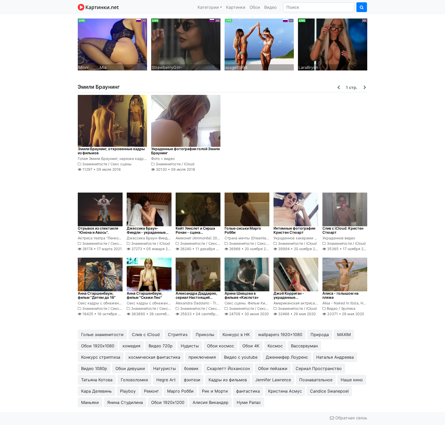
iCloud (189, 164)
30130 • (175, 169)
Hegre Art (166, 379)
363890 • (155, 314)
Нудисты (190, 345)
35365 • (348, 249)
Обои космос (220, 345)
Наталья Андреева (335, 357)
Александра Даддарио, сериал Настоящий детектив (196, 297)
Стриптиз (177, 334)
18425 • (104, 314)
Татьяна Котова (97, 379)
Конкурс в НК (236, 334)
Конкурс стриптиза (100, 357)
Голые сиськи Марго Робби (243, 230)
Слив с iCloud (146, 334)
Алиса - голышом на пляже (340, 295)
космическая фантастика (154, 357)
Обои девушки (130, 368)
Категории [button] (208, 7)
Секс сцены (121, 164)
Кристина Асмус (285, 391)
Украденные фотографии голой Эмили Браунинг (185, 151)
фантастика (248, 391)
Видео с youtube (241, 357)
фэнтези (192, 379)
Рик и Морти (215, 391)
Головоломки (134, 379)
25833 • (203, 314)
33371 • (345, 314)
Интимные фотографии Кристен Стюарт (294, 230)
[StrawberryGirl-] (185, 44)
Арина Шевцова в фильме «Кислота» (242, 295)
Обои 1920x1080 (97, 345)
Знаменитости (94, 164)
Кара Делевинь (96, 391)
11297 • (101, 169)
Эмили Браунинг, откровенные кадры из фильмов (111, 151)
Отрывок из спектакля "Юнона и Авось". (98, 230)
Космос (275, 345)
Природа (320, 334)
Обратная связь (350, 417)
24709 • (248, 314)
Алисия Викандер (210, 402)
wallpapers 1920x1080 (280, 334)
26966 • (250, 249)
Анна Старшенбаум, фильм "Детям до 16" (97, 295)
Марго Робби (180, 391)
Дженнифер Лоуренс (287, 357)
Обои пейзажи (272, 368)
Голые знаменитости (102, 334)
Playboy (128, 391)
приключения (202, 357)
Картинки (235, 7)
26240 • (202, 249)
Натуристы (164, 368)
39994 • (299, 249)
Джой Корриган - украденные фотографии (288, 297)
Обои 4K (250, 345)
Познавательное (315, 379)
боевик (191, 368)
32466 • (296, 314)
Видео (270, 7)
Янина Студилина (125, 402)
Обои (255, 7)
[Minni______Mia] (112, 44)
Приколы (205, 334)
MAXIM (344, 334)
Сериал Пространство (319, 368)
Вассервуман (304, 345)
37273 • (152, 249)
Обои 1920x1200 (167, 402)
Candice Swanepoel (329, 391)
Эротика (348, 308)
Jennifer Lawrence (273, 379)
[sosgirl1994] (259, 44)
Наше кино (352, 379)
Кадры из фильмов (228, 379)
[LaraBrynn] (332, 44)
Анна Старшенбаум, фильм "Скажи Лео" (144, 295)
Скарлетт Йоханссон (228, 368)
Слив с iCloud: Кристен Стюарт (342, 230)
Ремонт (151, 391)
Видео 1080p (94, 368)
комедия (131, 345)
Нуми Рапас (249, 402)
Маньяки (90, 402)
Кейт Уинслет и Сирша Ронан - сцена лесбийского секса (195, 232)
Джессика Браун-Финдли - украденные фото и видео (146, 232)
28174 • (101, 249)
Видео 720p (161, 345)
